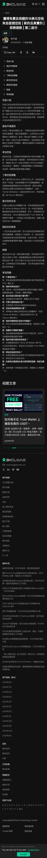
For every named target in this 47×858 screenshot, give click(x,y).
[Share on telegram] (13, 469)
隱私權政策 (29, 826)
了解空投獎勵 (11, 75)
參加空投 (10, 71)
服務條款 (6, 826)
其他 (6, 415)
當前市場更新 (11, 66)
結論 (8, 89)
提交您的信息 (11, 80)
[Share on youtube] (17, 469)
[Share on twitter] (3, 469)
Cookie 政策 (7, 831)
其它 (21, 809)
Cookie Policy (33, 850)
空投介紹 (10, 61)
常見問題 (10, 94)
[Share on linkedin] (8, 469)
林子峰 (14, 39)
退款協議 (28, 831)
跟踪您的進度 (11, 85)
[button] (36, 4)
